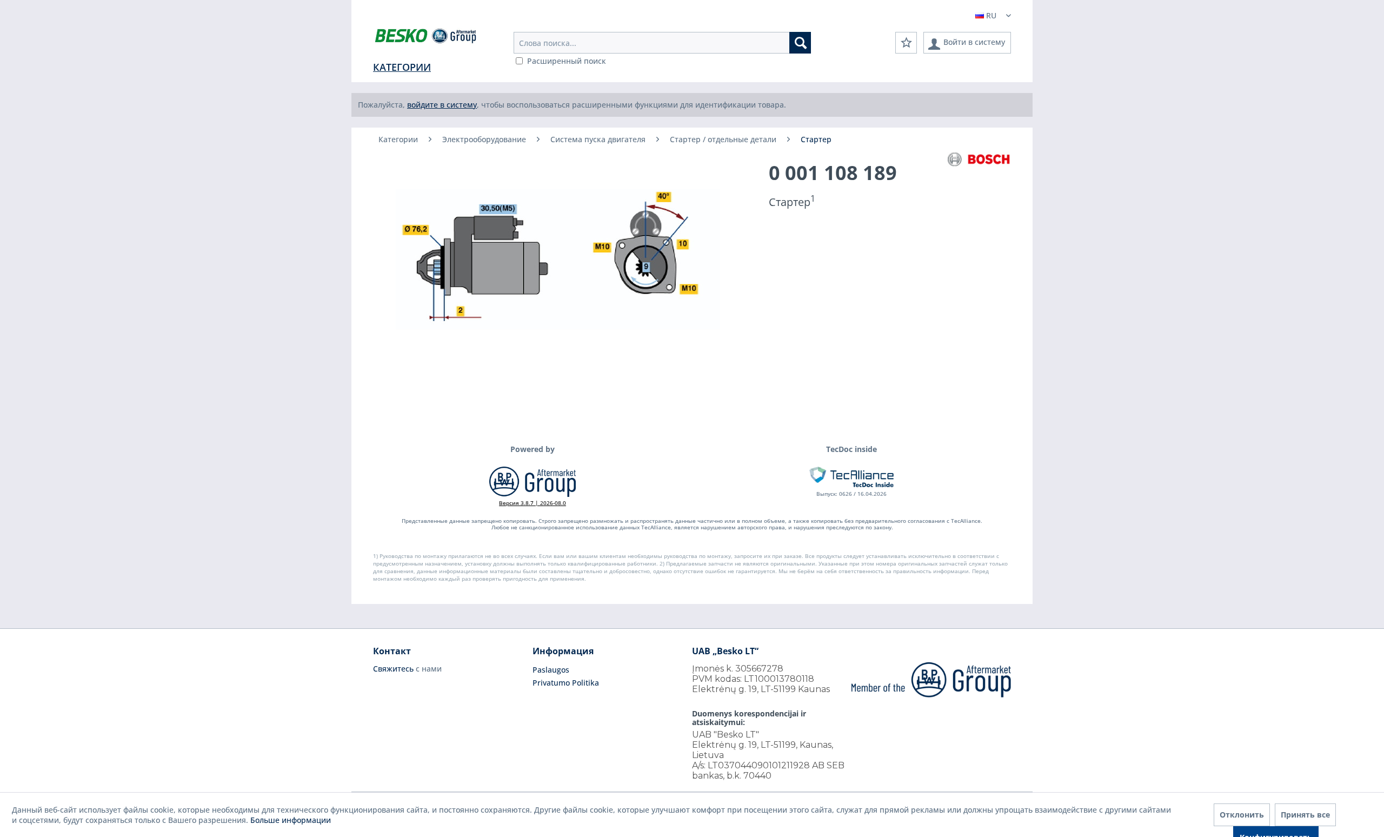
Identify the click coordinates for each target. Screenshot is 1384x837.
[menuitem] (662, 43)
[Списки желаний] (906, 43)
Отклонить (1242, 814)
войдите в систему (442, 104)
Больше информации (290, 820)
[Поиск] (800, 43)
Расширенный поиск (566, 61)
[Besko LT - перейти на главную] (426, 37)
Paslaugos (551, 670)
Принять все (1305, 814)
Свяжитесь (393, 668)
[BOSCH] (978, 159)
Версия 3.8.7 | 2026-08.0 (532, 503)
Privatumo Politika (566, 682)
